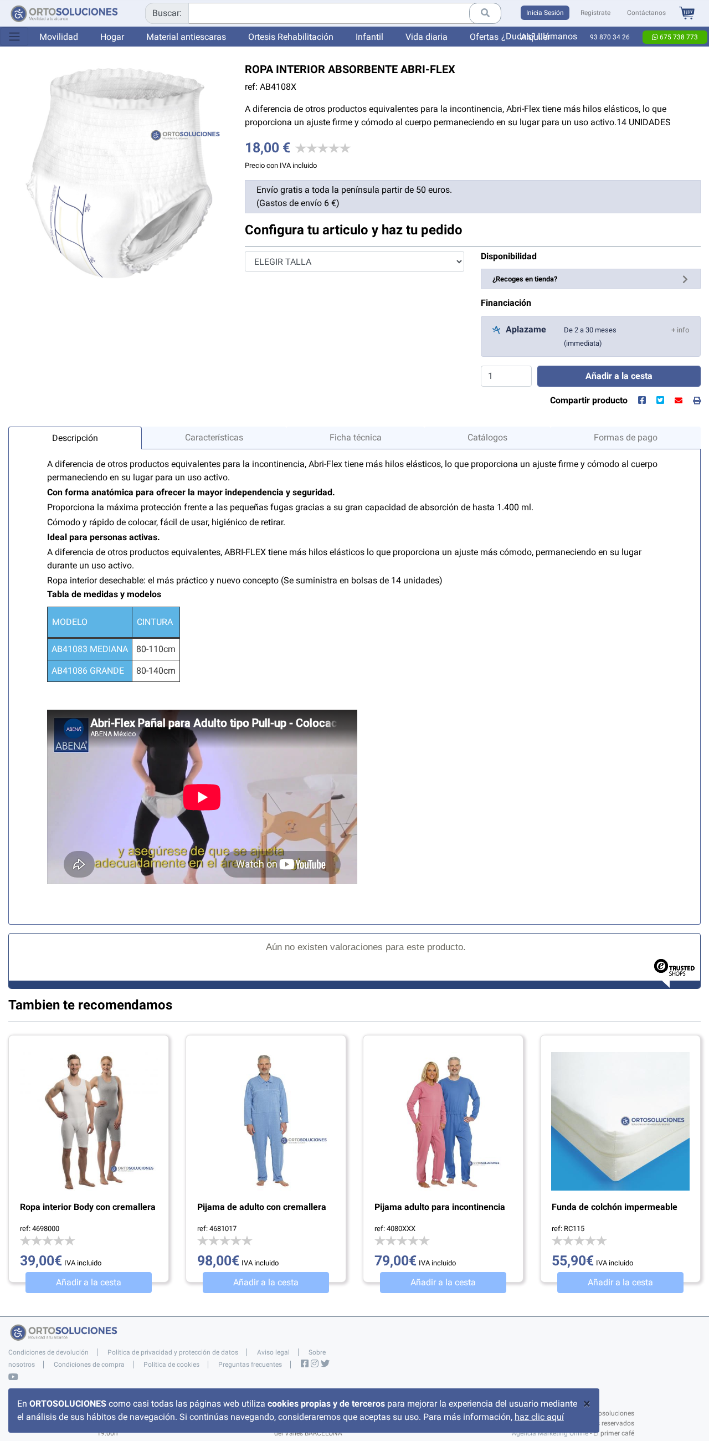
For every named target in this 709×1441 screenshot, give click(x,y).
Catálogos (487, 437)
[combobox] (323, 13)
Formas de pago (625, 437)
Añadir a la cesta (88, 1282)
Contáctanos (646, 13)
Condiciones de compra (89, 1364)
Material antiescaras (186, 37)
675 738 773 (678, 37)
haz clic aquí (539, 1417)
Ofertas (484, 37)
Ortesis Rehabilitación (290, 37)
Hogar (112, 37)
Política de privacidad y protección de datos (172, 1352)
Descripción (75, 438)
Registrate (595, 13)
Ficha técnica (356, 437)
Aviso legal (273, 1352)
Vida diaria (426, 37)
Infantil (369, 37)
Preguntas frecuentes (250, 1364)
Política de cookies (171, 1364)
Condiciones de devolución (48, 1352)
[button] (680, 329)
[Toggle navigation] (14, 36)
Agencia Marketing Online (550, 1433)
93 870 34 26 (610, 37)
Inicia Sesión (545, 13)
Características (214, 437)
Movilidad (58, 37)
